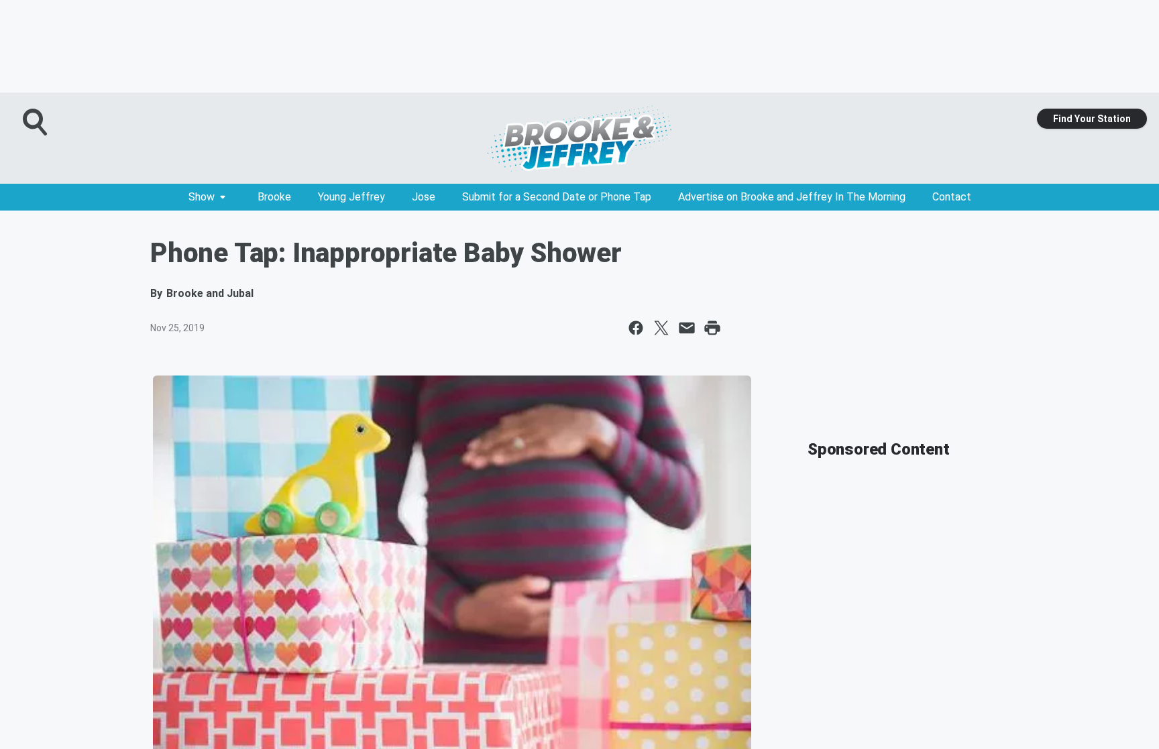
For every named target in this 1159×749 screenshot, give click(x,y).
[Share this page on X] (661, 328)
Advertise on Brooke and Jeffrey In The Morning (791, 196)
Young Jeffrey (351, 196)
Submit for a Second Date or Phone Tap (556, 196)
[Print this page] (712, 328)
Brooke (274, 196)
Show (201, 196)
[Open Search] (36, 122)
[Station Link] (579, 138)
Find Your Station (1092, 118)
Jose (423, 196)
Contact (951, 196)
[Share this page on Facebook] (635, 328)
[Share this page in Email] (686, 328)
